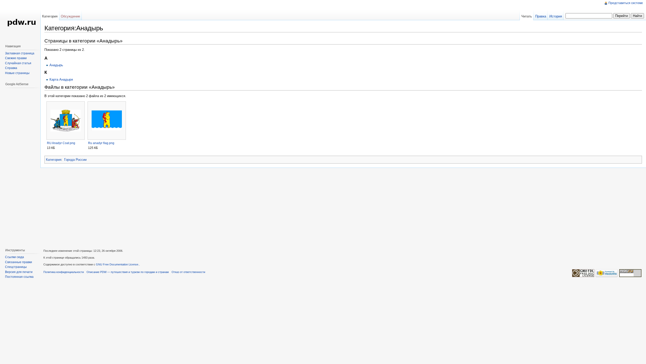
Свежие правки (16, 58)
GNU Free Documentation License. (117, 264)
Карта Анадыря (61, 79)
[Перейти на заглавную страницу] (20, 20)
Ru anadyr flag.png (101, 143)
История (555, 16)
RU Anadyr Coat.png (61, 143)
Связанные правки (18, 262)
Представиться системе (625, 3)
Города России (75, 160)
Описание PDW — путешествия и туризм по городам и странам (128, 272)
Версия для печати (19, 272)
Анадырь (56, 65)
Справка (11, 68)
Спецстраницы (16, 267)
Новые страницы (17, 73)
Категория (53, 160)
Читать (526, 16)
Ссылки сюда (14, 257)
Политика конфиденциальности (63, 272)
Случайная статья (18, 63)
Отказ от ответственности (188, 272)
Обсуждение (70, 16)
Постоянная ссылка (19, 277)
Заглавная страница (19, 53)
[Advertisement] (20, 165)
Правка (540, 16)
